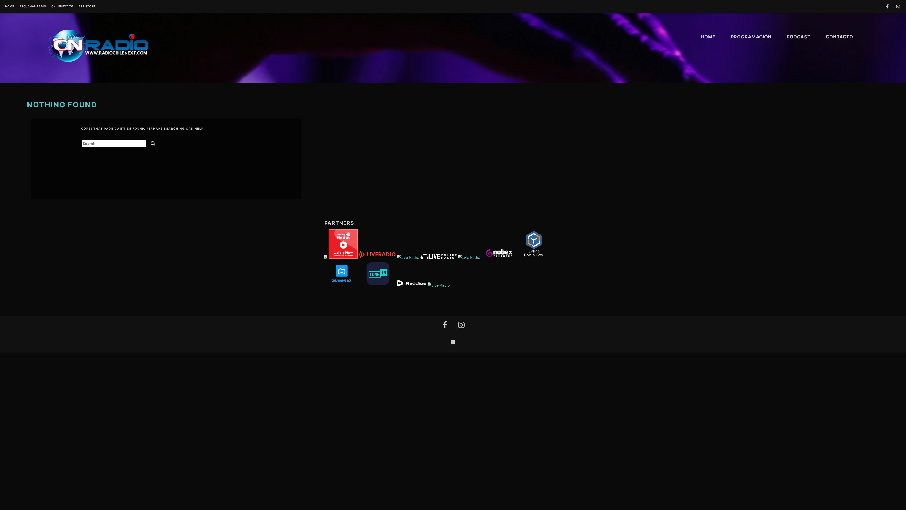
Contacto (839, 37)
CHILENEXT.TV (62, 6)
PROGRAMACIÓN (751, 37)
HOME (708, 37)
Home (9, 6)
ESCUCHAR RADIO (33, 6)
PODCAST (799, 37)
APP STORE (87, 6)
